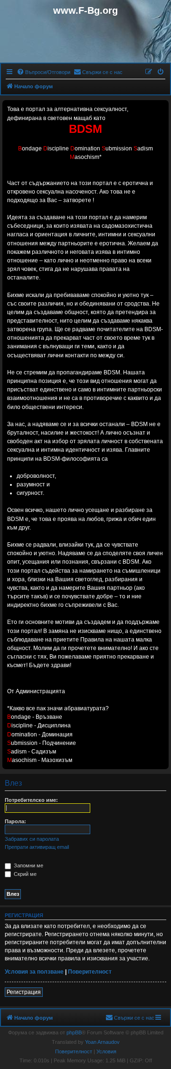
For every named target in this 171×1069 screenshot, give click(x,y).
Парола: (15, 821)
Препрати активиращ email (37, 847)
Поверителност (90, 971)
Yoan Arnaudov (102, 1042)
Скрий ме (24, 874)
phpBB (74, 1032)
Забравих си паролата (32, 839)
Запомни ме (27, 865)
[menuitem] (43, 72)
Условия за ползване (34, 971)
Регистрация (24, 992)
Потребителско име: (31, 800)
